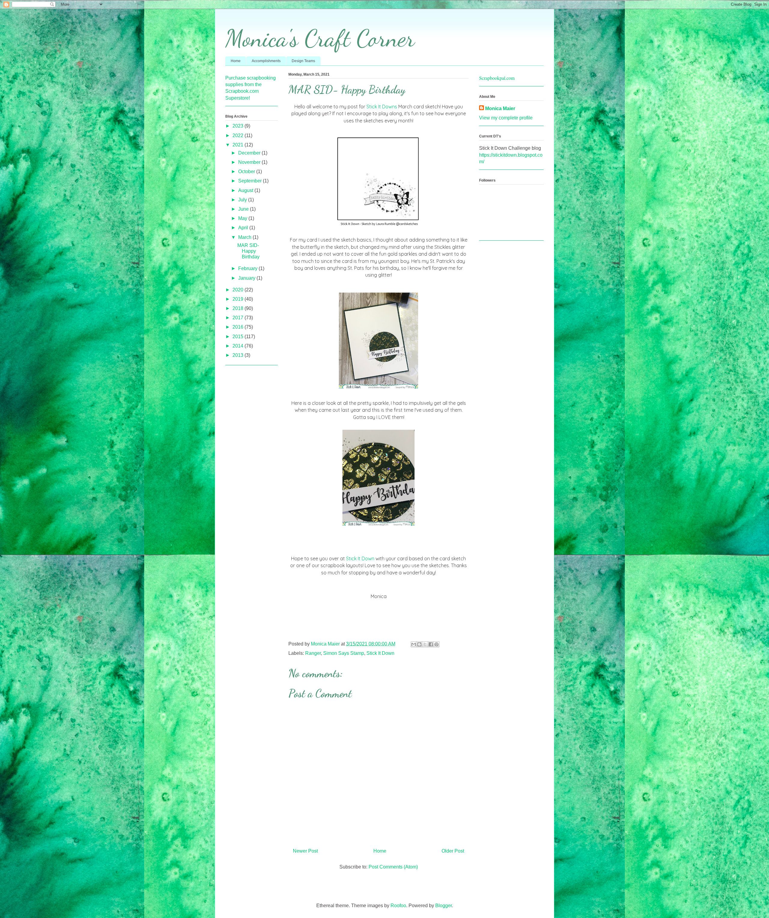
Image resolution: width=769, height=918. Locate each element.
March (245, 237)
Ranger (313, 653)
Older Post (453, 850)
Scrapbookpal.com (497, 78)
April (243, 227)
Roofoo (398, 905)
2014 (239, 345)
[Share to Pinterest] (436, 644)
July (243, 199)
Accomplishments (266, 61)
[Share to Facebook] (431, 644)
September (250, 180)
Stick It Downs (381, 107)
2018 (239, 308)
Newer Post (305, 850)
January (247, 278)
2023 (239, 125)
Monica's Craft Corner (320, 38)
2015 (239, 336)
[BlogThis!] (419, 644)
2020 (239, 289)
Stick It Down (360, 558)
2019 (239, 299)
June (244, 209)
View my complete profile (506, 117)
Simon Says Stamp (343, 653)
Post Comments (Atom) (393, 866)
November (250, 162)
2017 (239, 317)
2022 (239, 135)
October (247, 171)
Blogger (443, 905)
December (250, 152)
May (243, 218)
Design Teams (303, 61)
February (248, 268)
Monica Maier (500, 108)
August (246, 190)
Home (236, 61)
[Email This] (414, 644)
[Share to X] (425, 644)
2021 (239, 144)
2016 (239, 327)
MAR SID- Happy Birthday (248, 251)
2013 (239, 355)
